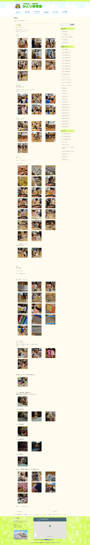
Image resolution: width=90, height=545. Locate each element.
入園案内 (25, 514)
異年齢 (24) (64, 156)
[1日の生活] (36, 12)
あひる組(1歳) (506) (66, 136)
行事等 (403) (65, 159)
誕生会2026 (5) (65, 126)
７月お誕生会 (55, 511)
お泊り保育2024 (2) (66, 66)
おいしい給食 (43, 514)
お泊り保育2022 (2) (66, 60)
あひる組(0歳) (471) (66, 133)
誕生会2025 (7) (65, 121)
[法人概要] (64, 12)
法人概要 (49, 514)
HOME (15, 20)
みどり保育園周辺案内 (45, 539)
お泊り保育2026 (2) (66, 71)
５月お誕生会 (65, 42)
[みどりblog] (55, 12)
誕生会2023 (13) (65, 115)
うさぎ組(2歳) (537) (66, 139)
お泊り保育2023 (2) (66, 63)
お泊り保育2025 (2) (66, 68)
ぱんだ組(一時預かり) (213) (68, 151)
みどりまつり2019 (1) (66, 79)
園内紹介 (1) (64, 88)
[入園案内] (46, 12)
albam (17, 20)
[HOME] (18, 12)
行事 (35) (64, 90)
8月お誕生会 (64, 31)
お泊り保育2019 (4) (66, 52)
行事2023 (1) (65, 99)
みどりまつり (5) (65, 77)
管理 (65, 514)
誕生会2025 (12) (65, 123)
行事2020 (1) (65, 93)
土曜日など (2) (65, 154)
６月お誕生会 (65, 39)
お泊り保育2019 (21, 20)
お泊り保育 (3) (65, 49)
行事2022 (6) (65, 96)
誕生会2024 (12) (65, 118)
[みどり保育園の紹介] (27, 12)
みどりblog (37, 514)
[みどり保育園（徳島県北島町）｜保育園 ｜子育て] (28, 8)
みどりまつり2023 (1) (66, 85)
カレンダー (31, 514)
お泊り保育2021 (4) (66, 57)
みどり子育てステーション (58, 514)
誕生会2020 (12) (65, 107)
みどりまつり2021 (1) (66, 82)
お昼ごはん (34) (65, 144)
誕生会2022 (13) (65, 112)
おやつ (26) (64, 141)
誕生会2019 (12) (65, 104)
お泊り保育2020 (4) (66, 55)
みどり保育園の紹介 (18, 514)
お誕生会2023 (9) (66, 74)
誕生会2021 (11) (65, 110)
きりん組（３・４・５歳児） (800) (68, 148)
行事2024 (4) (65, 101)
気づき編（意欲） (19, 511)
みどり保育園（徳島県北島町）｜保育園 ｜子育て (43, 542)
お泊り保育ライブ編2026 (67, 36)
